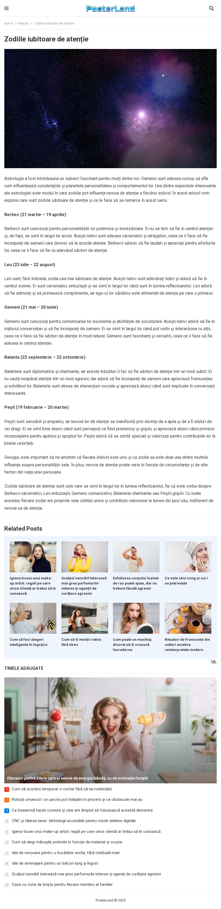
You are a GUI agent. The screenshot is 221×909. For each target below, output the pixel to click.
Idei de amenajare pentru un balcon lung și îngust (55, 863)
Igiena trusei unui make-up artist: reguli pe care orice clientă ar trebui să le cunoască (86, 831)
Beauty (23, 23)
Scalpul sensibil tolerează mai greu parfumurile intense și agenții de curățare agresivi (86, 874)
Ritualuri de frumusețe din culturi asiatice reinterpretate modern (187, 644)
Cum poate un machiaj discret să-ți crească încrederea (132, 644)
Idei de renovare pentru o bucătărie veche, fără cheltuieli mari (66, 852)
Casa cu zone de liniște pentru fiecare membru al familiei (62, 884)
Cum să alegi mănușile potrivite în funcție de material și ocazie (67, 842)
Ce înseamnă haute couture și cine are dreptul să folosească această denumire (82, 810)
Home (8, 23)
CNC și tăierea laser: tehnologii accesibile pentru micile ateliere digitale (74, 820)
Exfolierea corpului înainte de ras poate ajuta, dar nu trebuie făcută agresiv (136, 583)
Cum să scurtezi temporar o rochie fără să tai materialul (62, 789)
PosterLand (104, 900)
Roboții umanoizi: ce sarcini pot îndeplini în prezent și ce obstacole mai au (77, 799)
